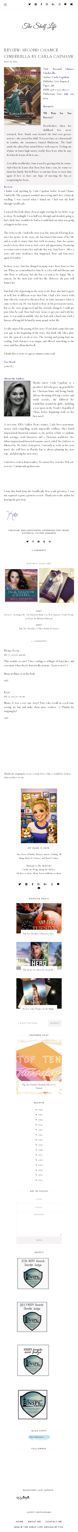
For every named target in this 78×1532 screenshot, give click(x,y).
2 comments (39, 550)
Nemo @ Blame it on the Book (19, 673)
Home (20, 1522)
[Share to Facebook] (33, 542)
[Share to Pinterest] (39, 542)
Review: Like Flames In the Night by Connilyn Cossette (40, 1009)
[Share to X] (27, 542)
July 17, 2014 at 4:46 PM (15, 654)
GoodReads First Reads (55, 530)
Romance (50, 533)
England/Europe (31, 530)
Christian (14, 530)
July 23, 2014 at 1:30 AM (14, 696)
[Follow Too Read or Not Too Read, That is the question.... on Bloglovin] (39, 1437)
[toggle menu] (5, 4)
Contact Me (54, 1522)
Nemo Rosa (11, 650)
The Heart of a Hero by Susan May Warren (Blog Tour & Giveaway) (40, 970)
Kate (7, 692)
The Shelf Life (33, 1527)
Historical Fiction (33, 533)
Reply (6, 680)
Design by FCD (53, 1527)
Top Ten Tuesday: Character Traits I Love (40, 933)
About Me (34, 1522)
